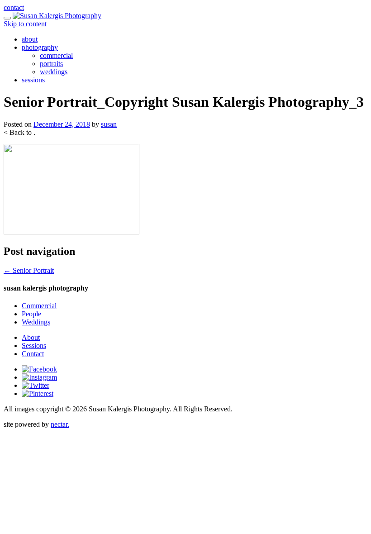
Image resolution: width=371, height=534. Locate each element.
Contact (33, 354)
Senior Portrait (29, 270)
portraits (51, 63)
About (31, 337)
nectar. (60, 424)
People (31, 314)
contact (14, 7)
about (30, 39)
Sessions (34, 345)
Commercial (39, 306)
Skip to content (25, 24)
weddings (53, 72)
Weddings (36, 322)
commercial (56, 55)
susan (109, 124)
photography (40, 47)
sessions (33, 80)
